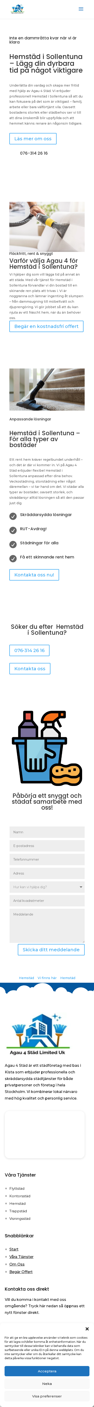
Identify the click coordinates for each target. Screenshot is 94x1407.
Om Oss (17, 1264)
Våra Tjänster (21, 1257)
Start (13, 1249)
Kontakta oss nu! (34, 575)
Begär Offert (21, 1272)
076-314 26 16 (29, 650)
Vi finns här (47, 978)
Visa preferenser (47, 1396)
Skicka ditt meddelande (51, 949)
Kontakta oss (29, 668)
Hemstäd (26, 978)
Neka (47, 1383)
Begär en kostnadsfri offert (46, 326)
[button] (87, 1329)
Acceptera (47, 1371)
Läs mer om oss (33, 138)
